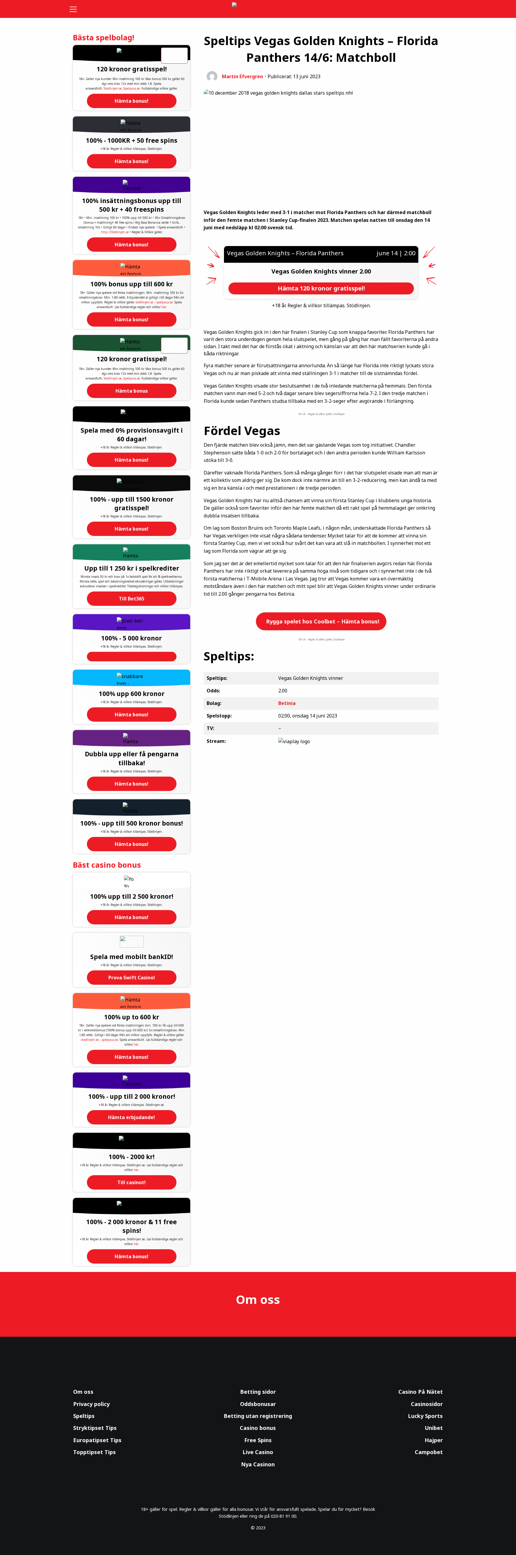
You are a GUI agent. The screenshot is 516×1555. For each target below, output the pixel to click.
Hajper (434, 1440)
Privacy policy (91, 1404)
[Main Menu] (77, 9)
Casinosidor (427, 1404)
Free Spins (258, 1440)
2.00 (365, 271)
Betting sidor (258, 1391)
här (164, 307)
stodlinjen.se (144, 302)
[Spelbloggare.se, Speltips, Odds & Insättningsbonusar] (258, 9)
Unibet (434, 1427)
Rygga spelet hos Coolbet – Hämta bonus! (322, 621)
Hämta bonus (132, 391)
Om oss (83, 1391)
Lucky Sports (425, 1415)
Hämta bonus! (131, 101)
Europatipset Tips (97, 1440)
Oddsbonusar (258, 1404)
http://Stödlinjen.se (115, 232)
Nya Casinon (258, 1464)
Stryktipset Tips (95, 1427)
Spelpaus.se (131, 88)
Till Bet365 (131, 598)
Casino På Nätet (420, 1391)
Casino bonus (258, 1427)
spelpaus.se (164, 302)
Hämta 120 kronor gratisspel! (321, 288)
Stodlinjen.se (113, 88)
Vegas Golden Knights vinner (315, 271)
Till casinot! (131, 1182)
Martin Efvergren (242, 76)
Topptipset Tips (94, 1452)
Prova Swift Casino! (131, 977)
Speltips (84, 1415)
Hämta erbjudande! (131, 1117)
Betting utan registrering (258, 1415)
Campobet (429, 1452)
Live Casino (257, 1452)
